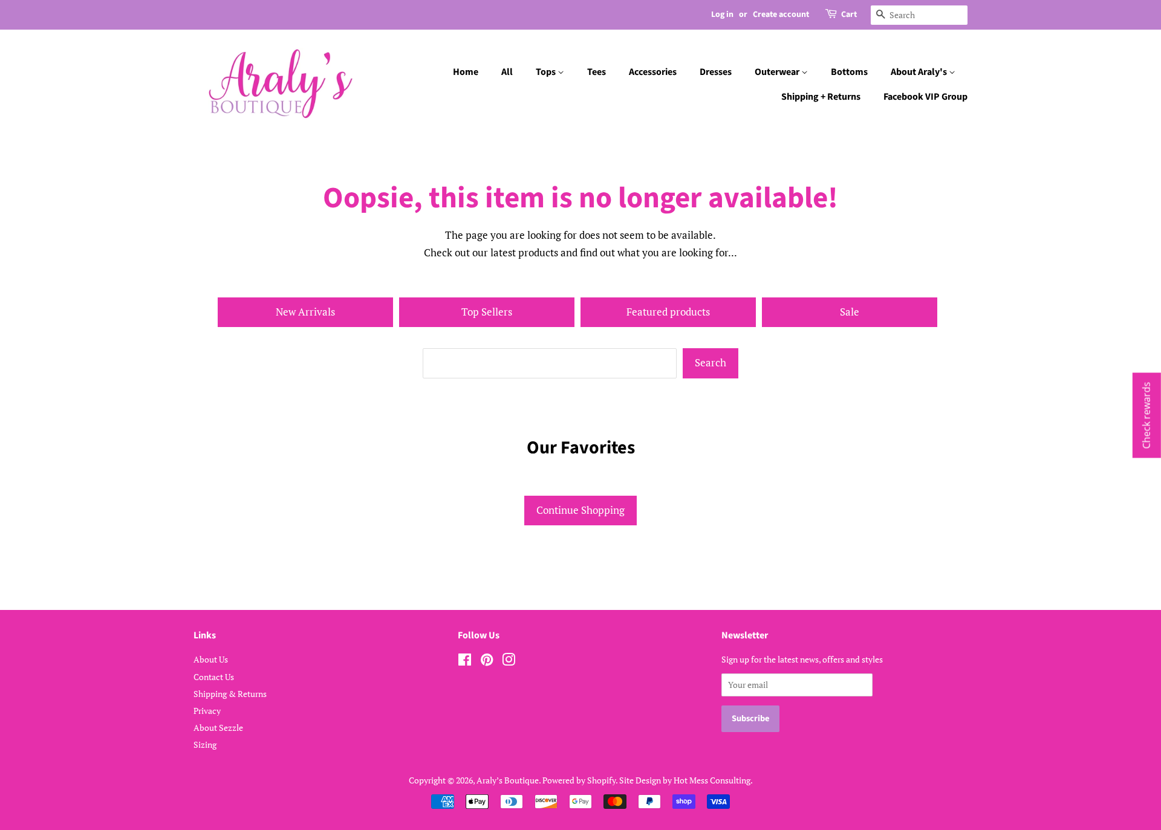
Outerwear (778, 72)
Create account (781, 14)
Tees (596, 72)
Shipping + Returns (820, 96)
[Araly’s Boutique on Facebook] (465, 661)
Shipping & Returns (230, 693)
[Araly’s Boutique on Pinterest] (486, 661)
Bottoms (849, 72)
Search (710, 362)
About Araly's (920, 72)
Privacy (207, 710)
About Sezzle (218, 727)
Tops (547, 72)
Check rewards (1146, 415)
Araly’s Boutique (507, 780)
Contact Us (214, 676)
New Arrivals (305, 312)
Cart (849, 14)
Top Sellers (486, 312)
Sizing (205, 744)
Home (465, 72)
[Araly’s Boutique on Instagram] (508, 661)
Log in (722, 14)
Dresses (716, 72)
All (507, 72)
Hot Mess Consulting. (713, 780)
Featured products (668, 312)
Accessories (653, 72)
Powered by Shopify (579, 780)
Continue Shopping (580, 510)
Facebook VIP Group (925, 96)
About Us (211, 659)
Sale (849, 312)
